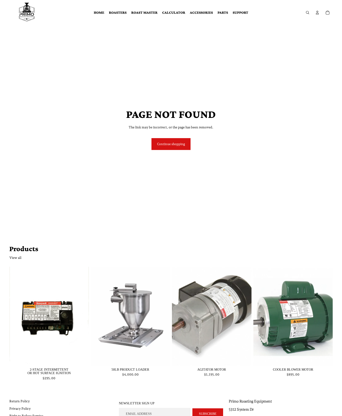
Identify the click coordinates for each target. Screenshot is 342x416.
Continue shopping (171, 144)
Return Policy (19, 401)
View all (15, 258)
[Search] (307, 12)
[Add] (81, 359)
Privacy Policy (20, 408)
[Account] (317, 12)
